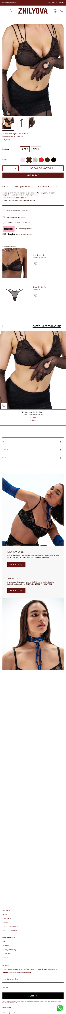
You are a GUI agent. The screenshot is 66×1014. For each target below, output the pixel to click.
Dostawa (5, 449)
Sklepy (5, 958)
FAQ (3, 441)
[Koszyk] (61, 10)
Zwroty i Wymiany (9, 950)
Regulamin (6, 954)
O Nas (4, 457)
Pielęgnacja (6, 918)
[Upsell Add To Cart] (35, 263)
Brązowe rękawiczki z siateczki (12, 136)
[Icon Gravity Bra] (14, 263)
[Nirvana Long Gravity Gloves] (33, 370)
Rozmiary (43, 186)
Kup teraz (33, 175)
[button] (10, 10)
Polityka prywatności (10, 930)
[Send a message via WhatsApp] (59, 1007)
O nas (4, 914)
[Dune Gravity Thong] (14, 295)
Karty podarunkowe (9, 926)
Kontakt (5, 922)
